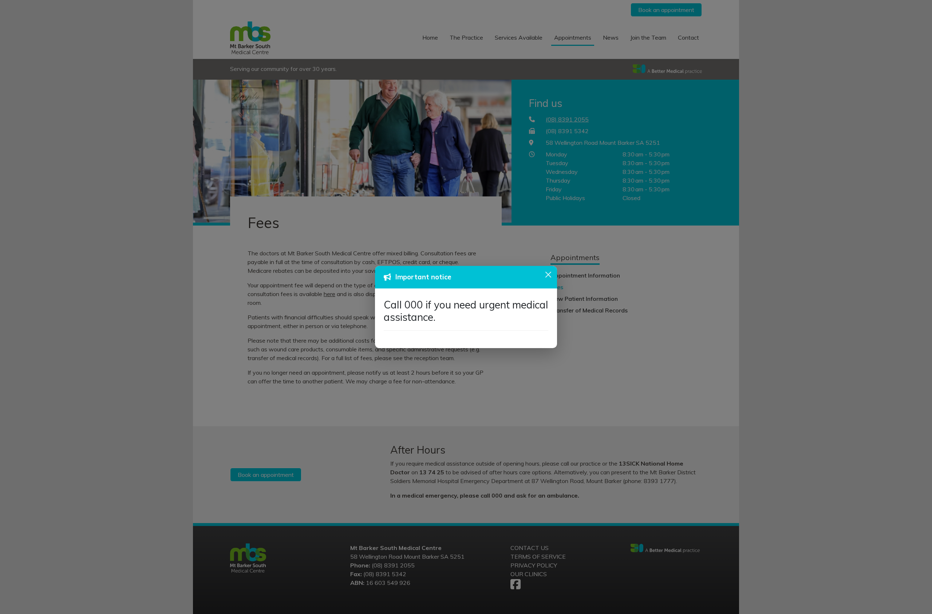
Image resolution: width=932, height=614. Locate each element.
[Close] (548, 274)
